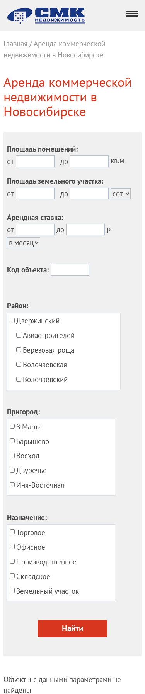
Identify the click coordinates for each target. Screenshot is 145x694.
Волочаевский (45, 379)
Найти (72, 628)
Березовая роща (48, 350)
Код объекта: (28, 269)
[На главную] (46, 20)
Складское (33, 576)
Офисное (30, 547)
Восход (27, 455)
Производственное (46, 561)
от (10, 161)
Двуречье (31, 470)
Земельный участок (47, 591)
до (64, 161)
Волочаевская (45, 364)
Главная (15, 43)
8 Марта (29, 426)
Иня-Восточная (40, 485)
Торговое (30, 532)
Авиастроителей (49, 335)
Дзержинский (38, 320)
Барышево (32, 441)
